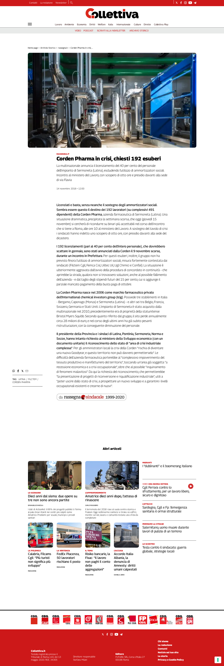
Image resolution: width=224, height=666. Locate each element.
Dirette (147, 24)
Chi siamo (163, 641)
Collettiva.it (38, 650)
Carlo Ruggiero (91, 505)
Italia (110, 24)
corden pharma (21, 382)
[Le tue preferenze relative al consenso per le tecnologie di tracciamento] (218, 660)
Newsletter (61, 2)
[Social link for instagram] (185, 2)
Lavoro (58, 24)
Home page (33, 47)
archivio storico (139, 30)
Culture (137, 24)
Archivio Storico (47, 47)
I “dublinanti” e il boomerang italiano (167, 466)
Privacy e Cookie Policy (171, 659)
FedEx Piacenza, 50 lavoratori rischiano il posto (68, 557)
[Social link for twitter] (176, 2)
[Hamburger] (30, 24)
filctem (32, 379)
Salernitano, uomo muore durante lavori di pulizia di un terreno (165, 529)
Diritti (92, 24)
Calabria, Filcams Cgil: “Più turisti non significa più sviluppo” (39, 559)
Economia (81, 24)
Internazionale (123, 24)
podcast (88, 30)
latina (22, 379)
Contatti (33, 2)
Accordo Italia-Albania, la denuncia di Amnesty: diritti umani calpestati (125, 561)
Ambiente (69, 24)
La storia (163, 656)
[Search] (71, 3)
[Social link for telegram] (195, 2)
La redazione (46, 2)
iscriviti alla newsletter (111, 30)
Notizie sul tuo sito (168, 652)
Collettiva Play (161, 24)
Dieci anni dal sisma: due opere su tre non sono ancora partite (52, 498)
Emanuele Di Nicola (35, 505)
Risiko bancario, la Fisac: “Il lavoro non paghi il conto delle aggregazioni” (97, 561)
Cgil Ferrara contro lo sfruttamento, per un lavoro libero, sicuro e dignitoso (165, 491)
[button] (13, 371)
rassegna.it (63, 47)
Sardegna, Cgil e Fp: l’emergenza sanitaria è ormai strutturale (164, 509)
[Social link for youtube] (190, 2)
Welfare (101, 24)
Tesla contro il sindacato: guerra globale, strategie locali (164, 549)
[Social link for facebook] (181, 2)
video (78, 30)
